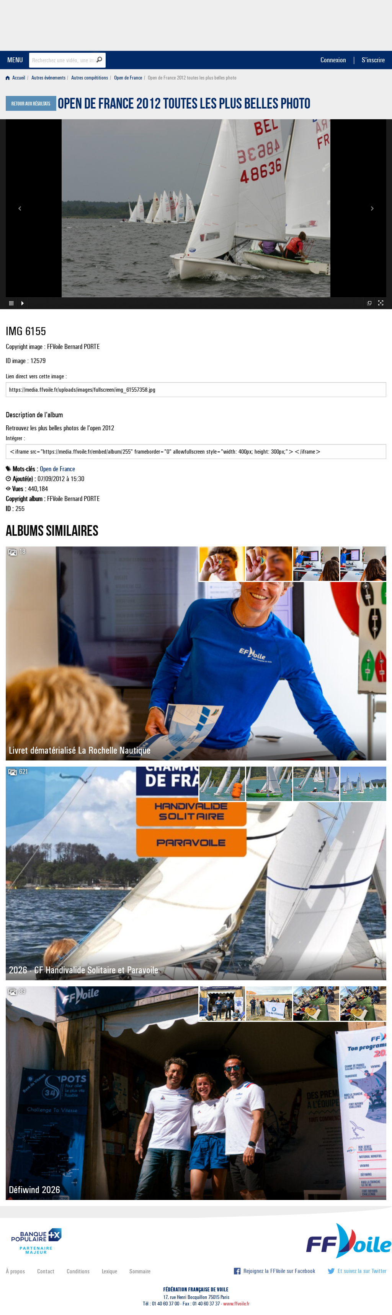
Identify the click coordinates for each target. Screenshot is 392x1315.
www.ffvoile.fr (236, 1303)
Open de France (128, 78)
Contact (45, 1271)
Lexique (109, 1271)
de (55, 469)
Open (45, 469)
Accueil (18, 78)
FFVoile (338, 24)
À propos (15, 1271)
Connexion (333, 59)
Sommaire (139, 1271)
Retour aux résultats (30, 104)
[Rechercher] (99, 59)
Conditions (78, 1271)
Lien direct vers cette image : (36, 376)
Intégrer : (15, 438)
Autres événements (48, 78)
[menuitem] (17, 78)
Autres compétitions (89, 78)
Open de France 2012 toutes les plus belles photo (184, 105)
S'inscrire (373, 59)
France (67, 469)
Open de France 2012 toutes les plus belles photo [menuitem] (192, 78)
